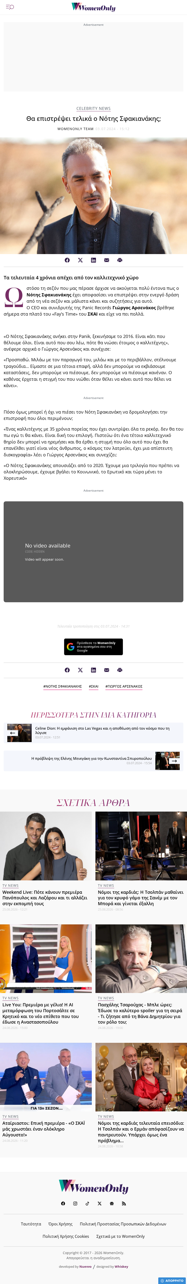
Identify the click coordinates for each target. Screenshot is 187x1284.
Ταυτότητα (31, 1224)
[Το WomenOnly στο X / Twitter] (99, 1204)
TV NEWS (10, 885)
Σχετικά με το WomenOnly (120, 1236)
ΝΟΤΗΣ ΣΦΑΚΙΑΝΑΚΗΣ (64, 686)
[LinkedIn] (93, 260)
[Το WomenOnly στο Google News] (111, 1204)
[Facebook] (67, 260)
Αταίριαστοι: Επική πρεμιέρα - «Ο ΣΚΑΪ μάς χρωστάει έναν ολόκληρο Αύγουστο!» (43, 1129)
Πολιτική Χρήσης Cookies (66, 1236)
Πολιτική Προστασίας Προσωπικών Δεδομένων (123, 1224)
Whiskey (121, 1266)
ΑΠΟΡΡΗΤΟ (174, 1280)
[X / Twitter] (80, 260)
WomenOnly (93, 1187)
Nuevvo (85, 1266)
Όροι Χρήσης (60, 1224)
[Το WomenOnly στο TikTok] (87, 1204)
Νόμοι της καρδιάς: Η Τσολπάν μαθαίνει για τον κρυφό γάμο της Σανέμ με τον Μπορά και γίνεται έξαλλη (141, 898)
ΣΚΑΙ (94, 686)
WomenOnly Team (75, 128)
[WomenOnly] (93, 7)
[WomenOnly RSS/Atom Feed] (124, 1204)
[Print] (120, 260)
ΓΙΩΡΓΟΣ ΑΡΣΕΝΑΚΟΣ (125, 686)
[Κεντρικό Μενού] (10, 7)
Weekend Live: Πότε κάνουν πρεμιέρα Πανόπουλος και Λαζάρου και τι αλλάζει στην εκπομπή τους (44, 898)
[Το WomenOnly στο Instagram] (75, 1204)
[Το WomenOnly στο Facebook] (63, 1204)
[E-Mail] (107, 260)
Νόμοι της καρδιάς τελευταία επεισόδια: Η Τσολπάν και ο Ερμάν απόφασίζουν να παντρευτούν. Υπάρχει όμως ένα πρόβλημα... (141, 1131)
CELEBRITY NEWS (93, 108)
